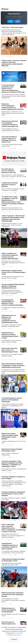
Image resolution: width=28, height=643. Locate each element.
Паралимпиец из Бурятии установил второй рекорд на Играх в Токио (10, 335)
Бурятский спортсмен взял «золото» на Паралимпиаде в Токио (10, 350)
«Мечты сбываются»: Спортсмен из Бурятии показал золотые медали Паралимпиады (10, 256)
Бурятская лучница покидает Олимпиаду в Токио (12, 450)
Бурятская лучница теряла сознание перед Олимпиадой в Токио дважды (10, 436)
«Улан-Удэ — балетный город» (12, 27)
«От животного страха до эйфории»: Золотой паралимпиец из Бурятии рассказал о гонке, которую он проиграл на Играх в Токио (13, 201)
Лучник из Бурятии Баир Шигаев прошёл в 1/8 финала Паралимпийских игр (13, 286)
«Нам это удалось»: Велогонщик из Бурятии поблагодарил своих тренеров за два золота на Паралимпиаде (13, 218)
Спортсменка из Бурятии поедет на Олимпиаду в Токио (13, 560)
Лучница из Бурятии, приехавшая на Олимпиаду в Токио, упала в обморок (13, 493)
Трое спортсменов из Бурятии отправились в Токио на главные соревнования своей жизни (13, 365)
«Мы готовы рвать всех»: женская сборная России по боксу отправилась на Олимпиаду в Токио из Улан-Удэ (14, 528)
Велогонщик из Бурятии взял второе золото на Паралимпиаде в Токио (14, 272)
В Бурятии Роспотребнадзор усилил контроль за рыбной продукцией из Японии (12, 106)
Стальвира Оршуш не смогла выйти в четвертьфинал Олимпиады (12, 399)
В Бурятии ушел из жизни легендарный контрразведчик (9, 609)
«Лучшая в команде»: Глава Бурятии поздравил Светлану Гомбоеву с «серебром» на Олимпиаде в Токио (12, 463)
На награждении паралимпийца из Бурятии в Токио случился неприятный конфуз (12, 302)
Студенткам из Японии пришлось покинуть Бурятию (10, 184)
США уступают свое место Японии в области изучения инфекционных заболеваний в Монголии (14, 63)
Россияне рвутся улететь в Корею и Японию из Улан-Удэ (9, 170)
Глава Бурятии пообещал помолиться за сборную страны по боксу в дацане (10, 546)
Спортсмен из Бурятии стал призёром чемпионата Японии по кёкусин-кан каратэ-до (10, 123)
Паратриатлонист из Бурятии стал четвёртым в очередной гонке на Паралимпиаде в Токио (10, 319)
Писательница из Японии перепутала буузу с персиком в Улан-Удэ (8, 624)
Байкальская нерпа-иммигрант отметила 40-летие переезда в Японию (13, 594)
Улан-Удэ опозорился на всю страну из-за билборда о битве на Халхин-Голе (9, 139)
